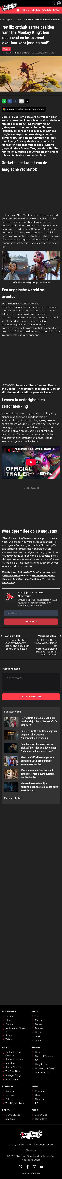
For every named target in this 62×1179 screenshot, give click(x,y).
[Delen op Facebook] (9, 101)
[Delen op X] (15, 101)
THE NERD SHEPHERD (20, 53)
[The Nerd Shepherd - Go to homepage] (9, 3)
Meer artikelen (13, 798)
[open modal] (59, 3)
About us (31, 1150)
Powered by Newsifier (31, 1173)
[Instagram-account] (34, 1167)
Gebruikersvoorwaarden (40, 1144)
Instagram (8, 582)
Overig (6, 49)
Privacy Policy (16, 1144)
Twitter (46, 579)
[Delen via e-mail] (21, 101)
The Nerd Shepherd (43, 575)
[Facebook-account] (27, 1167)
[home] (18, 10)
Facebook (35, 579)
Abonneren (31, 621)
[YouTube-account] (41, 1167)
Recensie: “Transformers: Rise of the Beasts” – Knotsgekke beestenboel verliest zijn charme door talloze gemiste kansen (31, 389)
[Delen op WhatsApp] (4, 101)
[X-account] (20, 1167)
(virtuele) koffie (11, 575)
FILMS (25, 10)
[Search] (53, 3)
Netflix (53, 148)
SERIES (36, 10)
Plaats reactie (31, 696)
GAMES (46, 10)
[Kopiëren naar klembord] (27, 101)
